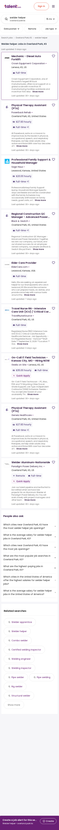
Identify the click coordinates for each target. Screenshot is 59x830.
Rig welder (16, 686)
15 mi (49, 19)
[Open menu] (53, 6)
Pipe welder (17, 677)
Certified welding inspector (26, 649)
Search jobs (7, 38)
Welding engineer (21, 658)
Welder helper (19, 631)
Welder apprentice (21, 622)
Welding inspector (21, 668)
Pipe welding (43, 677)
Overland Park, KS (24, 38)
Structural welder (20, 695)
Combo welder (19, 640)
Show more (37, 91)
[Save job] (53, 56)
